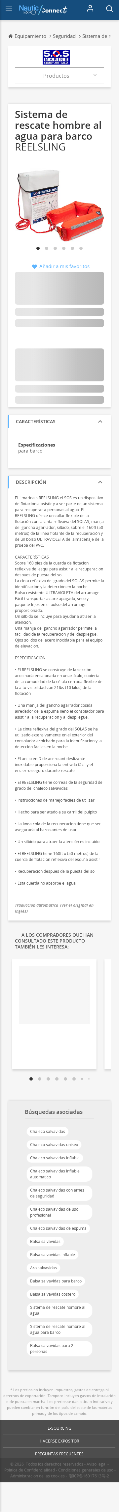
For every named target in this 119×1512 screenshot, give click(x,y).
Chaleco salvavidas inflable (55, 1158)
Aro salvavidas (43, 1268)
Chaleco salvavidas (47, 1131)
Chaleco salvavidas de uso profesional (54, 1212)
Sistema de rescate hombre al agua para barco (57, 1329)
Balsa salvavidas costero (52, 1294)
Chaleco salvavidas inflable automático (55, 1174)
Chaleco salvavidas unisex (54, 1144)
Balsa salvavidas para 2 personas (51, 1348)
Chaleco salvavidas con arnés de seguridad (57, 1193)
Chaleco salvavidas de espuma (58, 1228)
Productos (56, 75)
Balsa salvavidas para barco (56, 1281)
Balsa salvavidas (45, 1241)
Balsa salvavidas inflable (52, 1254)
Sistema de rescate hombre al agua (57, 1310)
